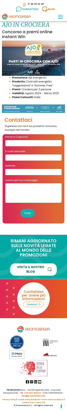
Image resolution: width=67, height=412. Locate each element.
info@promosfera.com (33, 395)
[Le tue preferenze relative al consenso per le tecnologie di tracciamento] (61, 406)
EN (32, 4)
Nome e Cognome (16, 136)
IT (29, 4)
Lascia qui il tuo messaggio (21, 180)
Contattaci (32, 304)
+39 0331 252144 (32, 392)
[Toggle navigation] (60, 16)
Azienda (10, 165)
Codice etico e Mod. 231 (33, 402)
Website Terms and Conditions (47, 399)
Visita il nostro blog (30, 269)
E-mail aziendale (15, 151)
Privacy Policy (9, 399)
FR (35, 4)
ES (39, 4)
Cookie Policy (24, 399)
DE (42, 4)
